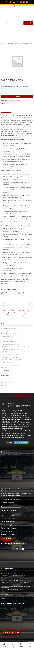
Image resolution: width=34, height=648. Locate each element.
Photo (6, 594)
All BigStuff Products (7, 328)
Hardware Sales (6, 531)
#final (11, 584)
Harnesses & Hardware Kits (9, 344)
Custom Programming (8, 518)
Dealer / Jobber (6, 362)
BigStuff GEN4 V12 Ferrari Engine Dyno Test (15, 628)
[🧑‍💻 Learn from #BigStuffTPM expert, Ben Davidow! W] (17, 424)
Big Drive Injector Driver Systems (10, 354)
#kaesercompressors (13, 586)
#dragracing (28, 586)
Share (3, 598)
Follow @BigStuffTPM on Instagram (17, 395)
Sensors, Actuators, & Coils (9, 365)
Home (2, 43)
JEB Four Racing (13, 576)
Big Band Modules (6, 336)
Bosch (3, 385)
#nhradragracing (5, 587)
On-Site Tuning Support (9, 525)
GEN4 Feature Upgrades (26, 43)
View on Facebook (5, 597)
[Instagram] (24, 2)
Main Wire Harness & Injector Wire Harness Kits (14, 346)
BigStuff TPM (6, 382)
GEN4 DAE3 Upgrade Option (25, 312)
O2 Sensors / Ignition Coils (8, 349)
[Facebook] (21, 2)
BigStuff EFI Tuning (7, 515)
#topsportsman (21, 586)
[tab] (6, 111)
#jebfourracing (4, 586)
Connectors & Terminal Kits (9, 339)
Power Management (8, 522)
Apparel (3, 331)
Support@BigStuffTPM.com (13, 499)
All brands (4, 380)
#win (25, 582)
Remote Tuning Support (9, 528)
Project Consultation (8, 534)
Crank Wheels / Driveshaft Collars (10, 360)
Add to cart (17, 96)
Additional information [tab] (20, 111)
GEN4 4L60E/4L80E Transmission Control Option (9, 312)
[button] (6, 22)
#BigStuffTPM (16, 580)
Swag (2, 367)
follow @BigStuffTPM (12, 543)
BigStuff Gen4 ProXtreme (12, 43)
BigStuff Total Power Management (24, 642)
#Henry (2, 582)
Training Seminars (6, 370)
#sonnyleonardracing (18, 589)
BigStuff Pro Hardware (7, 352)
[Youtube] (27, 2)
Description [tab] (6, 111)
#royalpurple (9, 589)
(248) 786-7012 (12, 502)
